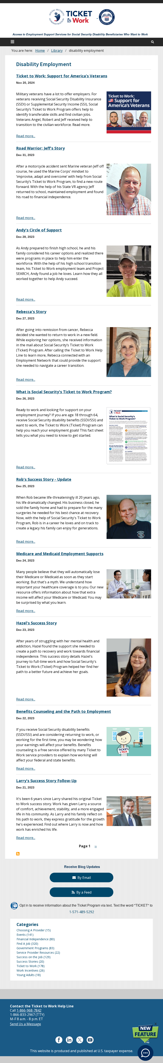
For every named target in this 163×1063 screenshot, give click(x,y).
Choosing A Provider (31, 930)
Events (21, 935)
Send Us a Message (25, 1024)
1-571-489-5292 (81, 912)
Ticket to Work (27, 966)
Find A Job (23, 944)
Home (40, 50)
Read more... (25, 136)
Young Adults (26, 975)
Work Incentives (27, 970)
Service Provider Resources (35, 952)
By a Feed (83, 892)
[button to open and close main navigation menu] (13, 42)
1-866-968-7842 (29, 1010)
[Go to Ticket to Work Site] (71, 16)
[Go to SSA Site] (107, 17)
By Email (83, 877)
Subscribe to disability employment (18, 853)
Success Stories (27, 961)
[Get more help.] (145, 1050)
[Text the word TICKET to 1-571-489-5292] (14, 905)
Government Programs (32, 948)
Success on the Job (30, 957)
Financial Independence (33, 939)
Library (57, 50)
